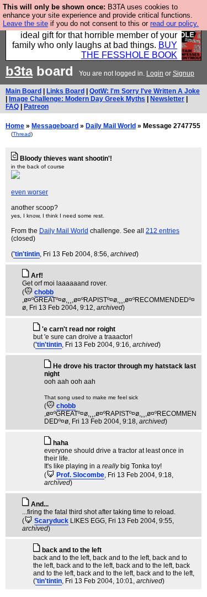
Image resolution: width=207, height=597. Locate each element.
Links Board (65, 91)
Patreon (36, 106)
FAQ (12, 106)
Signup (183, 73)
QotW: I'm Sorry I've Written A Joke (144, 91)
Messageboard (54, 126)
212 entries (162, 231)
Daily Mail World (111, 126)
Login (154, 73)
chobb (44, 292)
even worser (29, 192)
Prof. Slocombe (80, 475)
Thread (22, 134)
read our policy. (174, 23)
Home (15, 126)
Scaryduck (51, 521)
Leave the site (25, 23)
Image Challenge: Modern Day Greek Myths (77, 99)
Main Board (23, 91)
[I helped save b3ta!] (28, 292)
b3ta (19, 71)
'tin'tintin (26, 254)
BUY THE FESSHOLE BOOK (129, 50)
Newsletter (167, 99)
